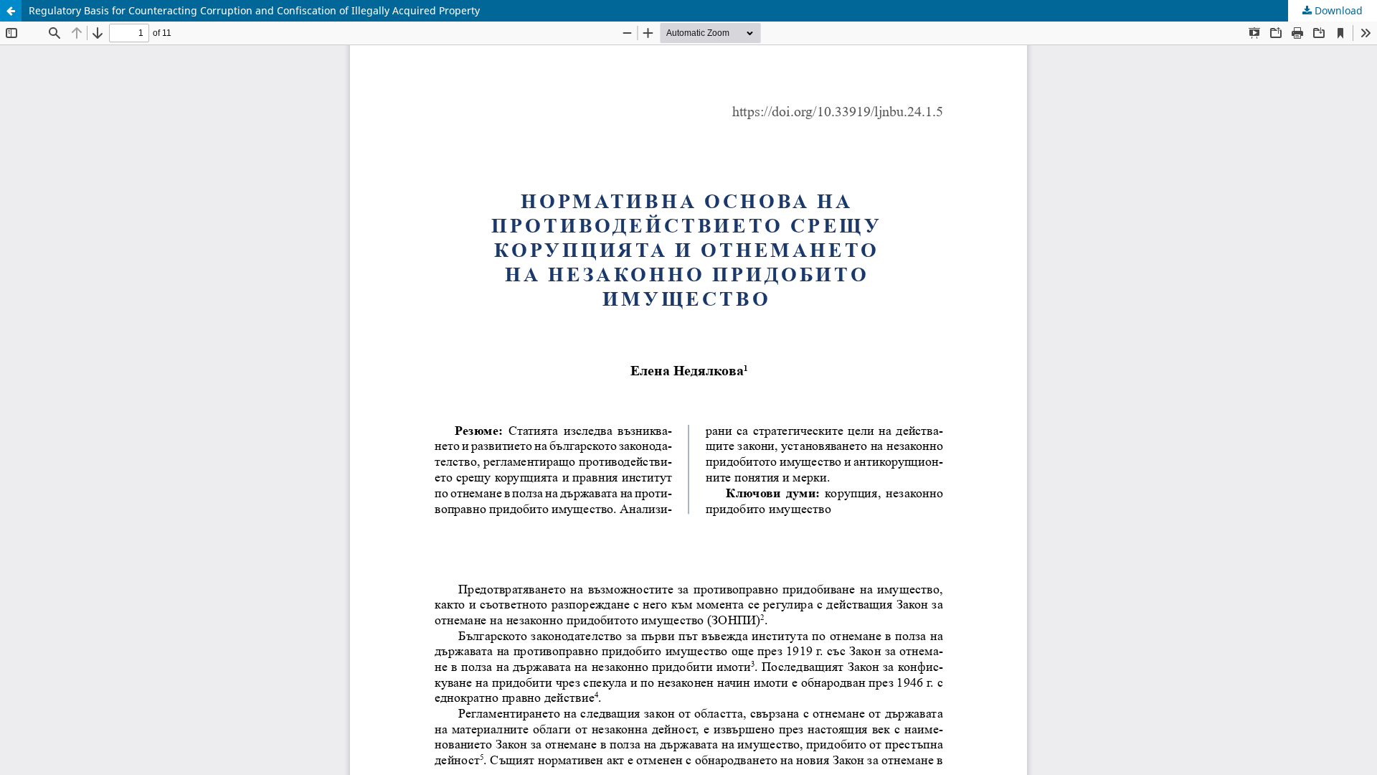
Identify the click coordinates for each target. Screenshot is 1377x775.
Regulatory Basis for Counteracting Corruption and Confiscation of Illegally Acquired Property (254, 10)
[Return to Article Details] (11, 11)
